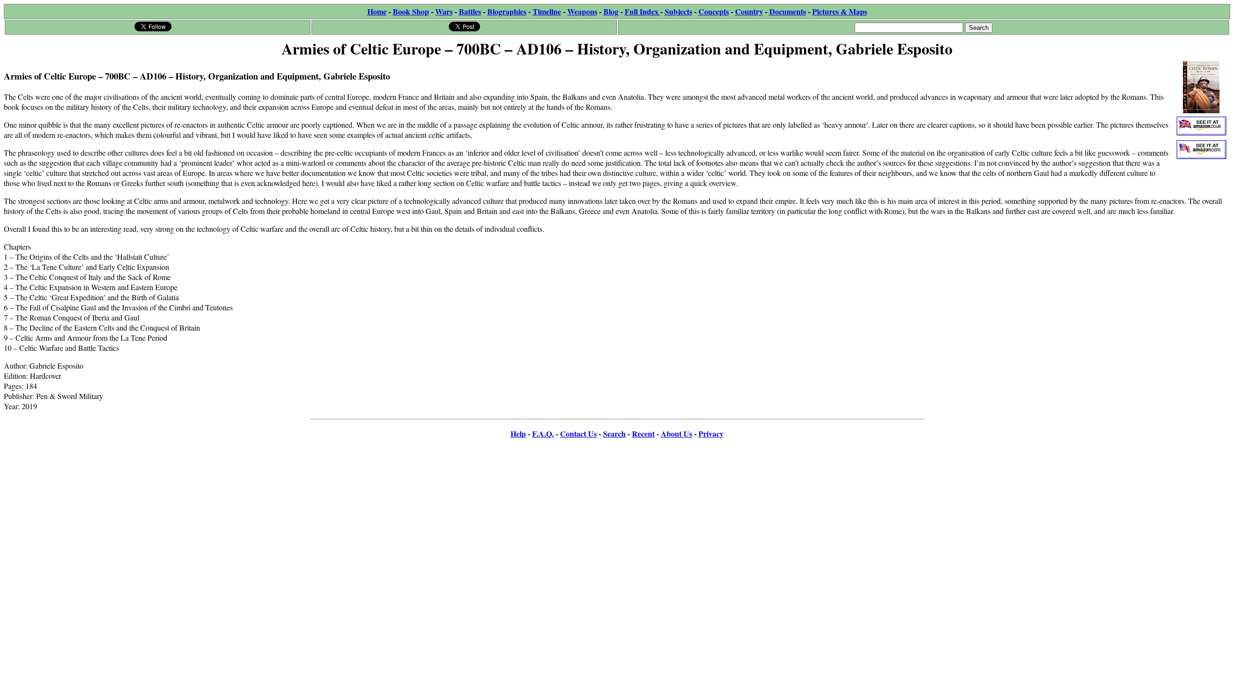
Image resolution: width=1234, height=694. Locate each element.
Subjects (678, 11)
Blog (611, 11)
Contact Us (578, 433)
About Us (676, 433)
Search (614, 433)
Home (377, 11)
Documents (787, 11)
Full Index (642, 11)
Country (749, 11)
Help (518, 433)
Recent (643, 433)
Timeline (547, 11)
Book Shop (411, 11)
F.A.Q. (543, 433)
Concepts (713, 11)
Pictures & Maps (839, 11)
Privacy (711, 433)
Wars (444, 11)
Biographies (506, 11)
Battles (470, 11)
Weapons (582, 11)
